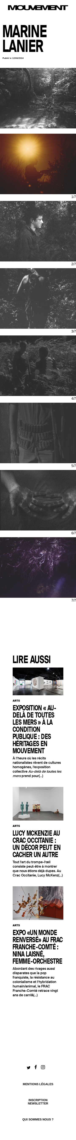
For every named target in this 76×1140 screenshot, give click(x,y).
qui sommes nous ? (38, 1119)
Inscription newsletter (38, 1101)
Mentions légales (38, 1084)
